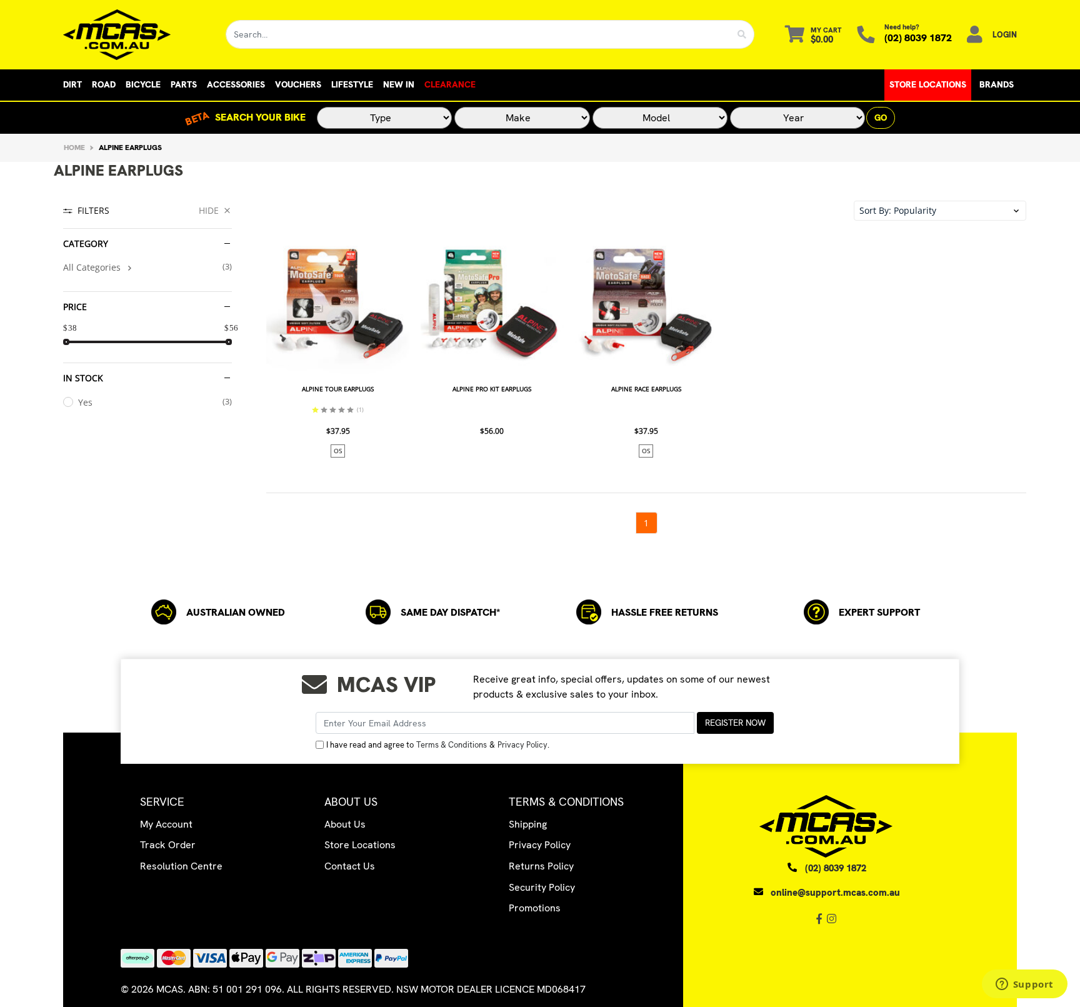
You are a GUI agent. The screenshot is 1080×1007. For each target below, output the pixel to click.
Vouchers (298, 84)
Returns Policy (541, 866)
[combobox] (478, 34)
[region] (147, 367)
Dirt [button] (72, 84)
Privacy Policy (523, 744)
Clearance (450, 84)
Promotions (535, 907)
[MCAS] (134, 34)
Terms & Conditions (451, 744)
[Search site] (742, 34)
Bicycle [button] (143, 84)
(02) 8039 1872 (918, 37)
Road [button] (104, 84)
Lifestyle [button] (352, 84)
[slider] (66, 342)
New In (398, 84)
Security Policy (542, 887)
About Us (345, 824)
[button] (940, 211)
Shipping (528, 824)
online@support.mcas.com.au (835, 892)
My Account (166, 824)
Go (880, 117)
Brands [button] (996, 84)
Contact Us (349, 866)
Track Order (168, 844)
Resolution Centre (181, 866)
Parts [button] (184, 84)
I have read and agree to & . (437, 744)
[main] (646, 384)
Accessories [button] (236, 84)
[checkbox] (147, 267)
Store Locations (927, 84)
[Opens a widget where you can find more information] (1024, 985)
